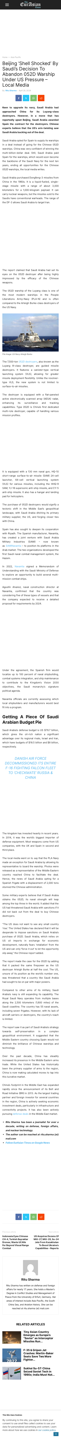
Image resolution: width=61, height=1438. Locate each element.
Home (5, 57)
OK (56, 1434)
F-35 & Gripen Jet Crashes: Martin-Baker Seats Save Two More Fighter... (38, 1355)
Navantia (19, 566)
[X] (26, 98)
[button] (7, 5)
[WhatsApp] (33, 98)
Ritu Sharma (11, 90)
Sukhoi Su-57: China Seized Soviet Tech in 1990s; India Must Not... (39, 1371)
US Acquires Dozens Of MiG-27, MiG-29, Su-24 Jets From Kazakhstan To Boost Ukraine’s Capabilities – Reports (46, 1242)
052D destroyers (28, 361)
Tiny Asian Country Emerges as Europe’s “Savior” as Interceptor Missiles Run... (38, 1336)
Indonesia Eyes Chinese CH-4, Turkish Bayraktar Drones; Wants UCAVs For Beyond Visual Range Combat (15, 1242)
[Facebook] (18, 98)
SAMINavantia (13, 545)
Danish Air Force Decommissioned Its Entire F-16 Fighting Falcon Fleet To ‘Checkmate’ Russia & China (30, 768)
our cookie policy (47, 1430)
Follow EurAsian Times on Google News (28, 1142)
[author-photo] (30, 1275)
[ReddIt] (41, 98)
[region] (30, 34)
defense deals (20, 1113)
